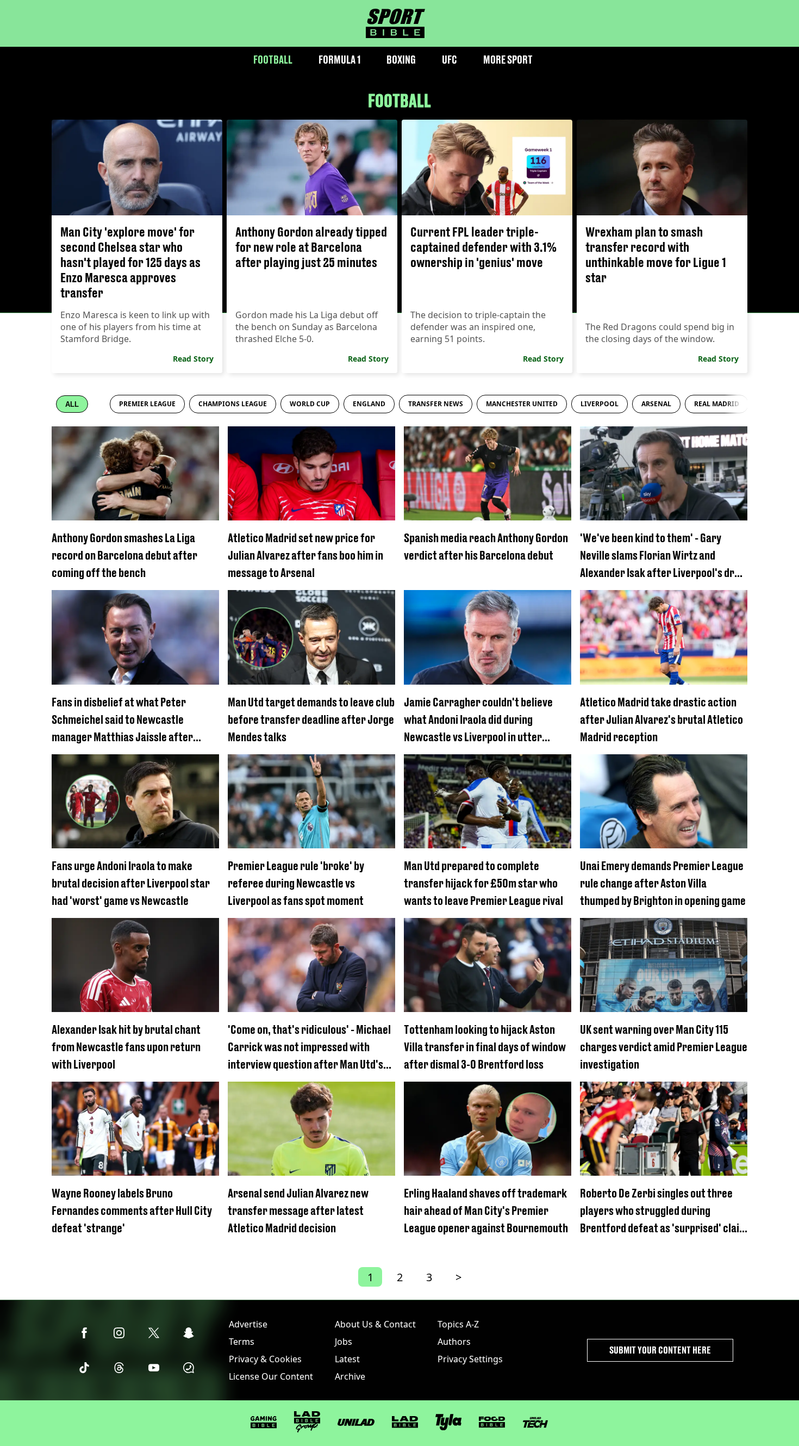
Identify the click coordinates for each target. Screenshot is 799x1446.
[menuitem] (147, 404)
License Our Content (271, 1376)
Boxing (401, 59)
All (72, 404)
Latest (347, 1359)
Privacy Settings (470, 1359)
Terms (241, 1342)
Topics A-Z (458, 1324)
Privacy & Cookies (265, 1359)
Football (272, 59)
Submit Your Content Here (660, 1350)
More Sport (508, 59)
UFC (449, 59)
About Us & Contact (375, 1324)
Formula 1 (339, 59)
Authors (454, 1342)
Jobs (343, 1342)
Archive (350, 1376)
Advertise (248, 1324)
